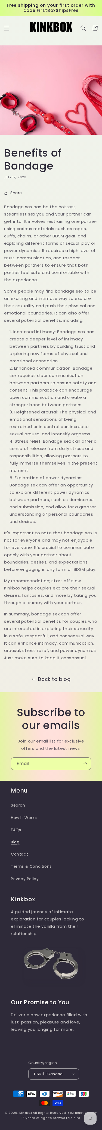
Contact (19, 854)
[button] (7, 28)
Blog (15, 842)
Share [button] (16, 192)
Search (18, 805)
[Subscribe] (85, 763)
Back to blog (54, 679)
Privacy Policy (25, 879)
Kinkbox (25, 1113)
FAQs (16, 830)
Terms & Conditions (31, 866)
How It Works (24, 817)
